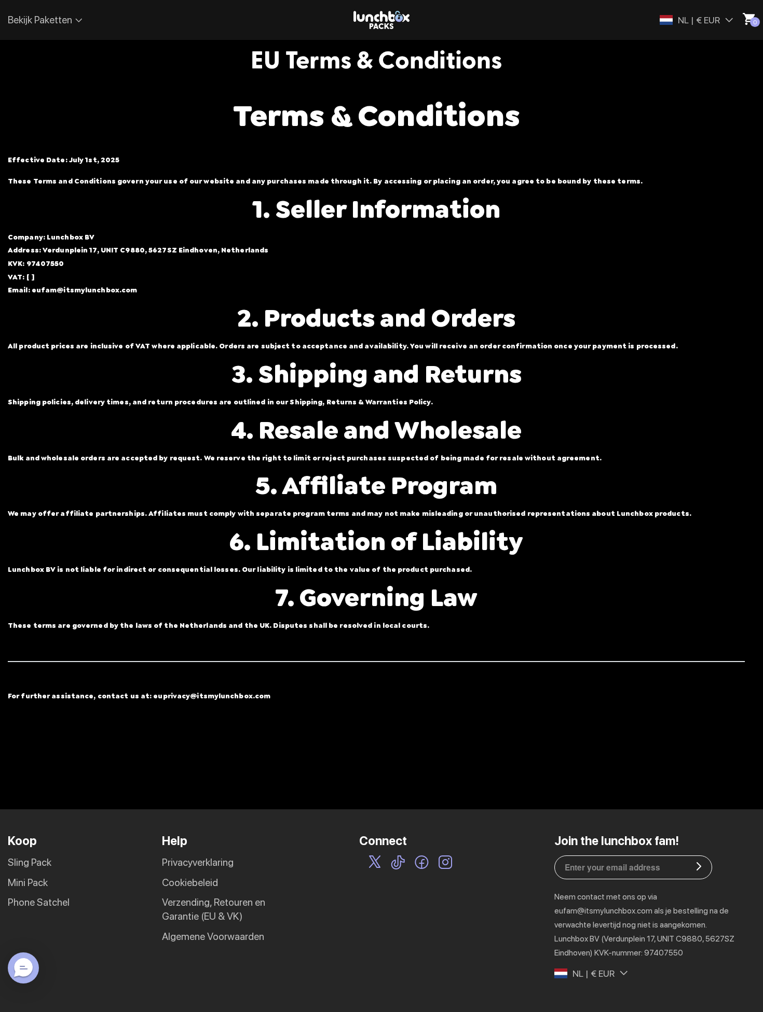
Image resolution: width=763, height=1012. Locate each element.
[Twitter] (374, 864)
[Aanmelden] (699, 867)
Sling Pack (29, 862)
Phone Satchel (39, 902)
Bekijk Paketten (40, 20)
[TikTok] (398, 864)
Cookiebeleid (190, 883)
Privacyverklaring (198, 862)
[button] (23, 967)
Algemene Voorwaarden (213, 937)
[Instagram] (445, 864)
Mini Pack (28, 883)
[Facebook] (422, 864)
